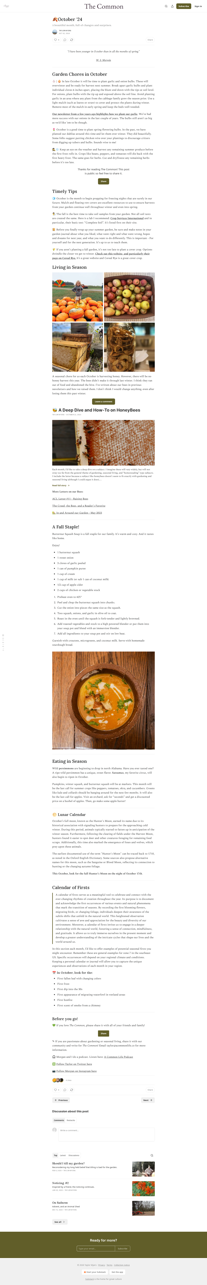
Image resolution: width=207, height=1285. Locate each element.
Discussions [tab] (74, 1155)
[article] (103, 1169)
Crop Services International (127, 218)
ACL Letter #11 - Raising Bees (70, 499)
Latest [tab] (63, 1155)
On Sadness (60, 1202)
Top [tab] (55, 1155)
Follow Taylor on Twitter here (74, 1064)
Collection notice (122, 1265)
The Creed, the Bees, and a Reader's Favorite (78, 506)
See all (57, 1221)
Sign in (198, 6)
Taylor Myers (65, 31)
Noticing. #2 (60, 1183)
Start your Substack (96, 1272)
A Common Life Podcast (118, 1057)
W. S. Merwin (103, 60)
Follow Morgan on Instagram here (76, 1071)
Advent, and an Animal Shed (66, 1206)
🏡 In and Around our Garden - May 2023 (77, 513)
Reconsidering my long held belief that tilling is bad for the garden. (84, 1167)
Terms (109, 1265)
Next (146, 1100)
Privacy (101, 1265)
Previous (63, 1100)
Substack (89, 1279)
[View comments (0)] (65, 40)
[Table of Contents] (3, 642)
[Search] (166, 6)
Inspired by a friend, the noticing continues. (73, 1186)
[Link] (48, 74)
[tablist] (64, 1120)
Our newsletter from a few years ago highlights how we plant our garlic (94, 114)
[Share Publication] (172, 6)
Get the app (117, 1272)
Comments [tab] (59, 1120)
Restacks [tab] (71, 1120)
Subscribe (184, 6)
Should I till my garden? (68, 1163)
